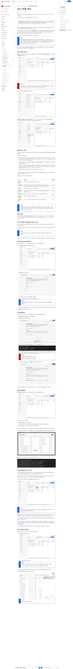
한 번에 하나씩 (28, 238)
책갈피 (62, 10)
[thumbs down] (41, 668)
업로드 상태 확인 (62, 26)
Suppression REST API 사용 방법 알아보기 (28, 48)
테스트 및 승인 (3, 30)
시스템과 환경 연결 (4, 86)
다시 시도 (4, 68)
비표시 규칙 (62, 18)
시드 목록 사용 (4, 72)
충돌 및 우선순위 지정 (4, 26)
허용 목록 (4, 70)
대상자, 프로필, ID (4, 38)
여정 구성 (3, 84)
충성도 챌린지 (3, 22)
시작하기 (3, 18)
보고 (2, 40)
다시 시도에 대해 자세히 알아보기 (35, 167)
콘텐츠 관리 (3, 36)
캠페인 (2, 24)
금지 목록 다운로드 (62, 30)
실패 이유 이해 (62, 16)
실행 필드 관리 (4, 78)
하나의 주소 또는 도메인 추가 (64, 22)
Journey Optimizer (24, 6)
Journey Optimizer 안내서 (32, 6)
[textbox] (7, 9)
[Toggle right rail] (59, 3)
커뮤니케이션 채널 (4, 34)
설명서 (18, 6)
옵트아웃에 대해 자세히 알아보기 (26, 209)
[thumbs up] (39, 668)
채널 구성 (3, 48)
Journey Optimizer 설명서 (6, 14)
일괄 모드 (45, 238)
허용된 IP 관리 (4, 82)
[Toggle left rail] (13, 3)
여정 (2, 20)
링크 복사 (65, 10)
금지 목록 (4, 65)
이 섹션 (18, 35)
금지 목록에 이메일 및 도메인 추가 (65, 20)
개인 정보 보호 (3, 90)
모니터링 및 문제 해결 (4, 32)
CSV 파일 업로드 (62, 24)
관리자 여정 (40, 85)
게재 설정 (3, 28)
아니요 (64, 8)
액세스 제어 (3, 88)
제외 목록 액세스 (62, 14)
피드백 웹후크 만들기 (5, 80)
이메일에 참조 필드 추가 (6, 76)
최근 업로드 (36, 386)
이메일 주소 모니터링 (6, 63)
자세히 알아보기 (41, 169)
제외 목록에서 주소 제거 (63, 28)
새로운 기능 (3, 16)
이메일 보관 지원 (5, 74)
